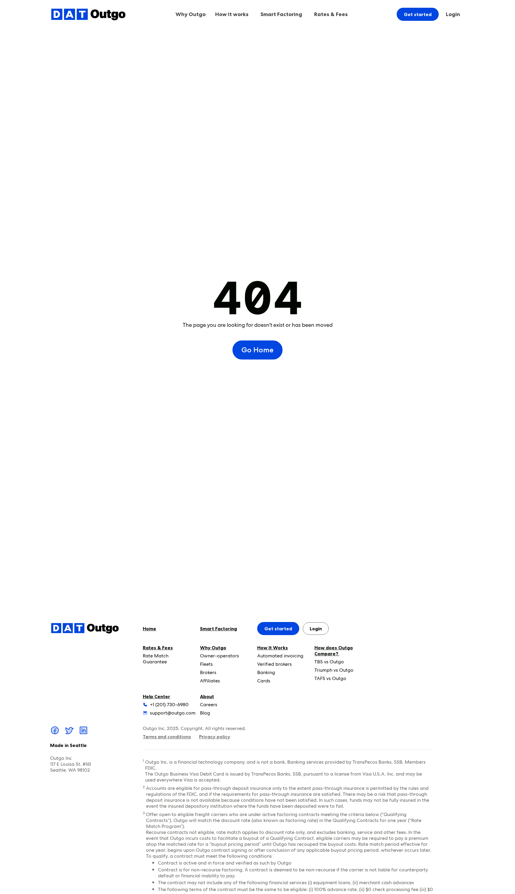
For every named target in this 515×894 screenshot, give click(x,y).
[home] (88, 14)
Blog (205, 713)
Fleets (206, 664)
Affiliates (210, 681)
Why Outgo (213, 648)
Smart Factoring (281, 14)
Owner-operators (219, 656)
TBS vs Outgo (329, 662)
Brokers (208, 672)
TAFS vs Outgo (330, 678)
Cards (263, 681)
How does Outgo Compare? (333, 651)
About (207, 696)
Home (149, 629)
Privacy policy (214, 737)
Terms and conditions (167, 737)
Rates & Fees (158, 648)
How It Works (272, 648)
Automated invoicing (280, 656)
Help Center (156, 696)
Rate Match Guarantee (155, 659)
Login (453, 14)
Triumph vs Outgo (333, 670)
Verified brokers (274, 664)
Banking (266, 672)
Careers (208, 704)
